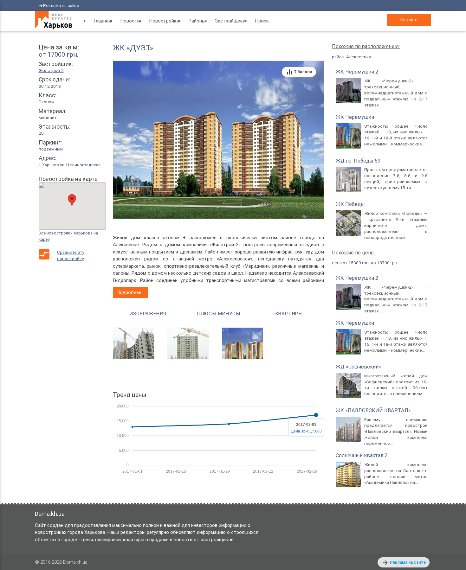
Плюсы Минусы (218, 314)
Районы (197, 21)
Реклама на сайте (61, 5)
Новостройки (164, 21)
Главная (102, 21)
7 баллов (299, 72)
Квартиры (289, 314)
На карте (408, 19)
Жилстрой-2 (51, 70)
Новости (130, 21)
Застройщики (230, 21)
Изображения (147, 314)
